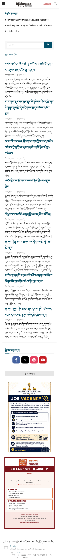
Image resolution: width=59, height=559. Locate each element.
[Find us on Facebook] (16, 360)
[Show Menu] (3, 4)
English (47, 4)
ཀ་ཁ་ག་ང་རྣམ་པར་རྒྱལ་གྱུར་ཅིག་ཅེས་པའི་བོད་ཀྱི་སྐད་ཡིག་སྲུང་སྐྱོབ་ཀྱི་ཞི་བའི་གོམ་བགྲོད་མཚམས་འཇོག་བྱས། (29, 108)
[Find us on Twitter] (25, 360)
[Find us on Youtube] (43, 360)
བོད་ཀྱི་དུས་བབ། (9, 75)
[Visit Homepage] (24, 4)
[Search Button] (55, 4)
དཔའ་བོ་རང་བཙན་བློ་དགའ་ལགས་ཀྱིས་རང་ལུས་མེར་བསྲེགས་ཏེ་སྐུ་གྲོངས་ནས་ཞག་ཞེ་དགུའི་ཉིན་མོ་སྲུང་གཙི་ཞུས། (29, 147)
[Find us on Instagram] (34, 360)
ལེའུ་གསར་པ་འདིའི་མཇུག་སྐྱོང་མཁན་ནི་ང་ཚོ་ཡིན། (27, 214)
